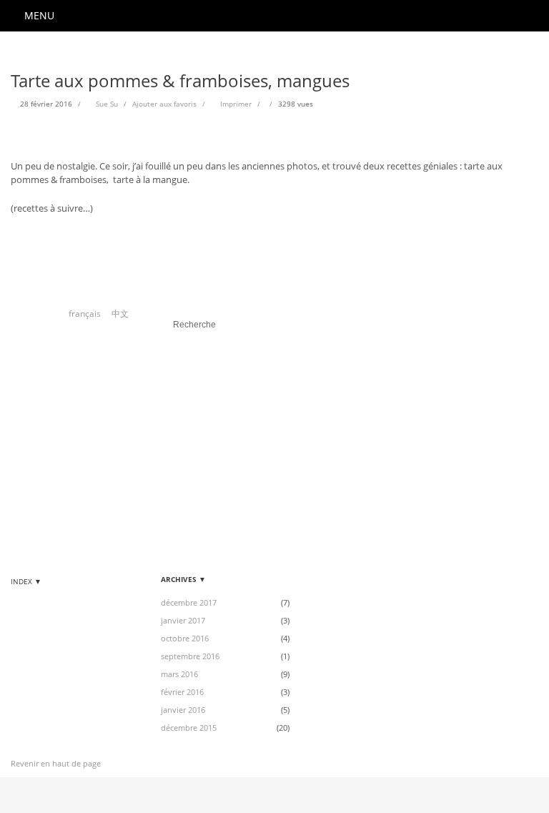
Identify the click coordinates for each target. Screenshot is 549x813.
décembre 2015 (189, 727)
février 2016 (182, 691)
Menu (39, 15)
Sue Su (107, 104)
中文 (120, 313)
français (85, 313)
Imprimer (236, 104)
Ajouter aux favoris (164, 104)
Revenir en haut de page (56, 763)
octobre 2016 (185, 638)
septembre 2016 (190, 656)
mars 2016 (179, 674)
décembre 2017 (189, 602)
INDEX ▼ (26, 581)
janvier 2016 (183, 709)
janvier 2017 (183, 620)
